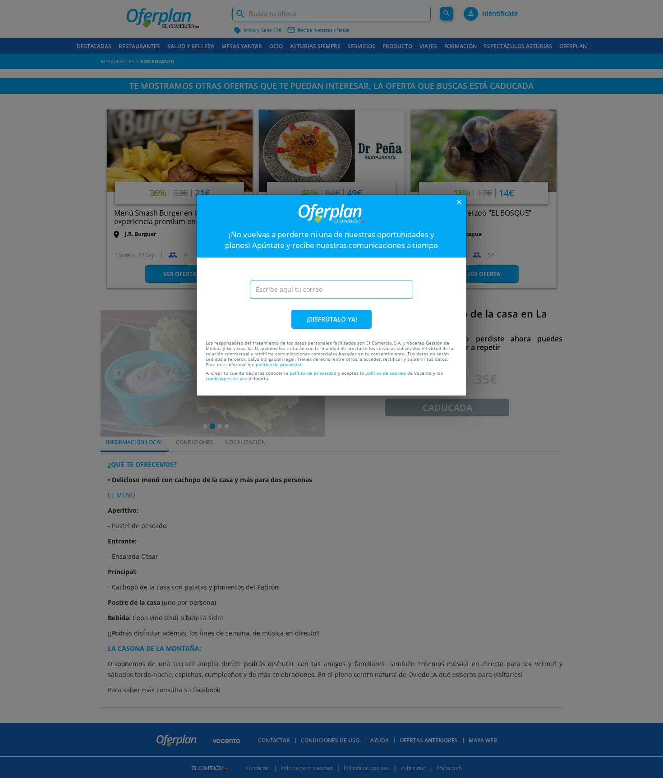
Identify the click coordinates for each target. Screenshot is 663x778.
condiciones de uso (226, 378)
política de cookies (385, 373)
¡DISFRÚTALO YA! (331, 319)
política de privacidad (279, 364)
